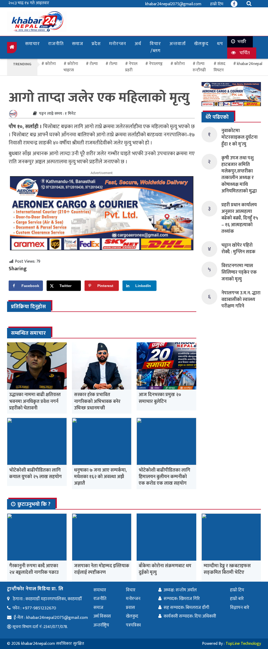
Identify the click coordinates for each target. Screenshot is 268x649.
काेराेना (50, 63)
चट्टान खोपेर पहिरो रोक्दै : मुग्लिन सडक (238, 248)
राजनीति (56, 44)
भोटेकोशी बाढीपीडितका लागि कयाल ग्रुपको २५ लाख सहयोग (35, 473)
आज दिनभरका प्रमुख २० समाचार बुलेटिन (160, 398)
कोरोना (179, 63)
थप (220, 44)
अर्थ (138, 44)
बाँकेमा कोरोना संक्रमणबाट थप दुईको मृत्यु (165, 569)
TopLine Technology (243, 643)
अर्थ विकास (102, 616)
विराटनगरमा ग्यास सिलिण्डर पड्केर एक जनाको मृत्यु (239, 272)
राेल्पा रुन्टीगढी (199, 67)
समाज (77, 44)
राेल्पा (94, 63)
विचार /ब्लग (155, 47)
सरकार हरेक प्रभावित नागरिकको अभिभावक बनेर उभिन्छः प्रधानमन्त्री (97, 401)
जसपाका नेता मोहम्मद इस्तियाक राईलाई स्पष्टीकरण (101, 569)
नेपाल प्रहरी (131, 67)
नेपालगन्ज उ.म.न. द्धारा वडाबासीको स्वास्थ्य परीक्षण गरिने (240, 299)
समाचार (32, 44)
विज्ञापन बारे (239, 607)
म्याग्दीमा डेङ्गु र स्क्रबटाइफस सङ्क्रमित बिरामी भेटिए (227, 569)
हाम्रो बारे (237, 598)
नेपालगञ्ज (156, 63)
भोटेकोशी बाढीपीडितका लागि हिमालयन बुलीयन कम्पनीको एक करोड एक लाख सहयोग (164, 476)
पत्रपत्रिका (133, 625)
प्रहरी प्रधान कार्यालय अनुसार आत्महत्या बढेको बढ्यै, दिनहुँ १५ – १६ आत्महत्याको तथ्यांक (239, 218)
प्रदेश (96, 44)
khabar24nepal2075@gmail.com (173, 4)
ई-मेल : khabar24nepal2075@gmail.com (51, 617)
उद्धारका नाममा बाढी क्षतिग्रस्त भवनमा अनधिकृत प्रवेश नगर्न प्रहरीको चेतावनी (35, 401)
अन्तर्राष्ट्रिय (101, 625)
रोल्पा (113, 63)
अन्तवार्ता (177, 44)
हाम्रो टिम (216, 4)
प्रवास (130, 607)
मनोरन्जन (117, 44)
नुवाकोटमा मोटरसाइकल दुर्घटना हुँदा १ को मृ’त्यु (239, 137)
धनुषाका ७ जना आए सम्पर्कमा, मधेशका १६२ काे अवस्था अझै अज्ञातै (100, 476)
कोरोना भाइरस (71, 67)
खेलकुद (201, 44)
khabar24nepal (249, 63)
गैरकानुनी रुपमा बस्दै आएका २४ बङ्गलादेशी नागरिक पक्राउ (34, 569)
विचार (130, 590)
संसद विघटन (219, 67)
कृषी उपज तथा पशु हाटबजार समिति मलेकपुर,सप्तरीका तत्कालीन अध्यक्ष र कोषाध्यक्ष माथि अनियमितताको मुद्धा (239, 174)
